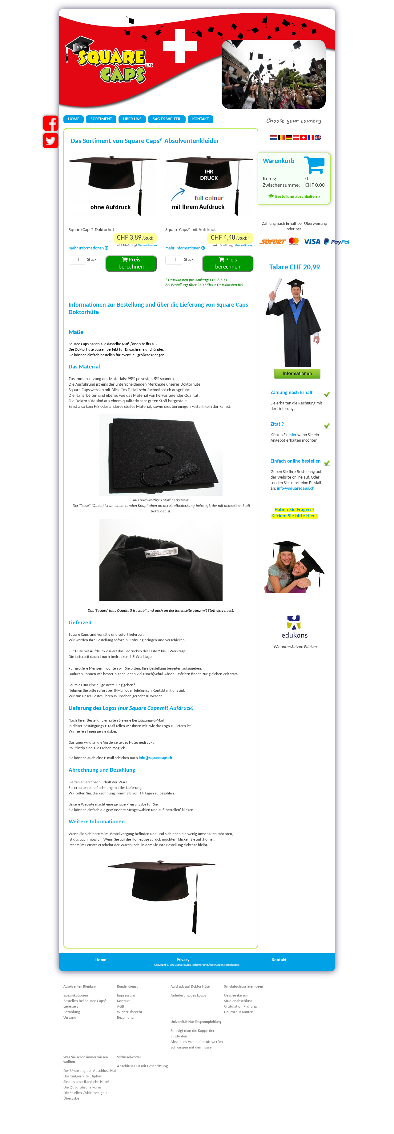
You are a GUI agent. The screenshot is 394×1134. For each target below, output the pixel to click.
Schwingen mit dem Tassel (191, 1047)
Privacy (183, 960)
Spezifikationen (75, 995)
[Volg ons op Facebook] (50, 128)
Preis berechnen (131, 263)
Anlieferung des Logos (188, 995)
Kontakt (279, 960)
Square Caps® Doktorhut (91, 230)
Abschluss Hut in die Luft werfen (197, 1042)
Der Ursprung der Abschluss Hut (89, 1071)
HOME (73, 119)
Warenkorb (279, 161)
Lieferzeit (70, 1007)
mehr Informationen (87, 248)
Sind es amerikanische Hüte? (86, 1082)
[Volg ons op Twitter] (50, 146)
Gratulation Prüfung (240, 1007)
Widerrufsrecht (129, 1012)
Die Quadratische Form (82, 1087)
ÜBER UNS (132, 119)
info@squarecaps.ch (296, 488)
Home (100, 960)
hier (293, 435)
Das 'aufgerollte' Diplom (82, 1076)
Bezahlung (71, 1012)
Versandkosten (147, 245)
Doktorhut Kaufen (238, 1012)
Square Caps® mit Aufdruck (190, 230)
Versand (69, 1018)
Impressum (126, 995)
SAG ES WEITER (167, 119)
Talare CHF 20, (290, 267)
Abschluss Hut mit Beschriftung (142, 1066)
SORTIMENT (101, 119)
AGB (120, 1007)
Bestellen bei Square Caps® (85, 1001)
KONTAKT (200, 119)
